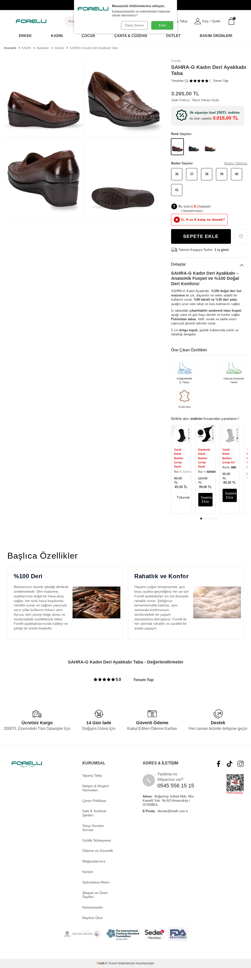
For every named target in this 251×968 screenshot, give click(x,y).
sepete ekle (206, 499)
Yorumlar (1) (179, 81)
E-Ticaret (111, 963)
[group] (44, 97)
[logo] (31, 21)
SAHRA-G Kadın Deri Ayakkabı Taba (94, 48)
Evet (162, 25)
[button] (201, 518)
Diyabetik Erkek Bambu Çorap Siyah (204, 458)
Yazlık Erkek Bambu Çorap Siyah (178, 458)
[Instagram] (241, 764)
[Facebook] (218, 764)
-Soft (100, 963)
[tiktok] (229, 764)
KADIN (26, 48)
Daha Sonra (134, 25)
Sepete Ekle (201, 236)
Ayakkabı (43, 48)
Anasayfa (10, 48)
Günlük (59, 48)
